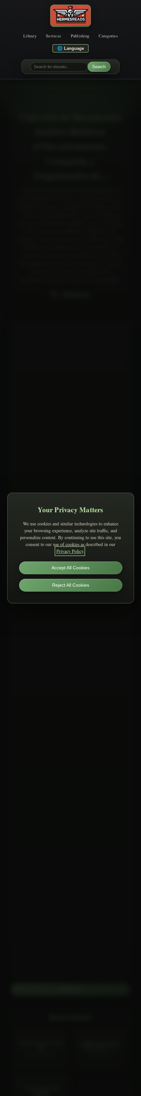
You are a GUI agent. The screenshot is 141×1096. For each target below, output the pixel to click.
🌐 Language (70, 48)
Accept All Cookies (70, 567)
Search (99, 66)
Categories (108, 36)
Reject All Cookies (70, 585)
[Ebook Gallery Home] (70, 16)
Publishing (80, 36)
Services (53, 36)
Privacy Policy (69, 551)
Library (29, 36)
